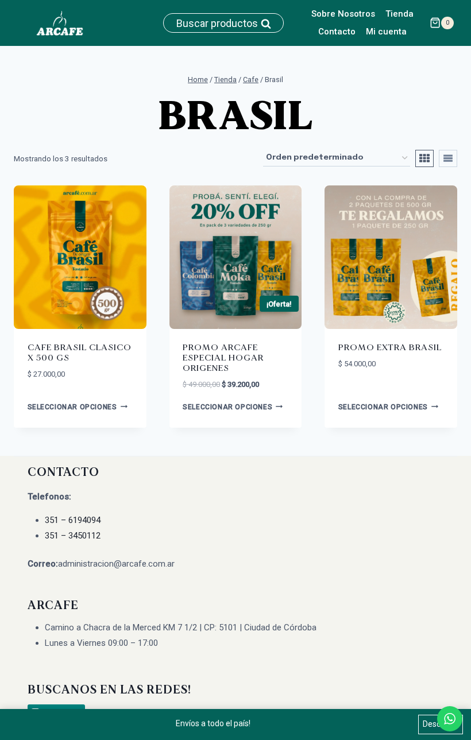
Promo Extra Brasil (390, 347)
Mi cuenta (386, 31)
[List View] (448, 158)
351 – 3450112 (73, 535)
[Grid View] (424, 158)
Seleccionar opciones (72, 407)
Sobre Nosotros (343, 14)
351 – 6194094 (73, 520)
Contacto (337, 31)
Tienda (399, 14)
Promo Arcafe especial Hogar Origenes (223, 358)
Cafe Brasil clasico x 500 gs (80, 352)
